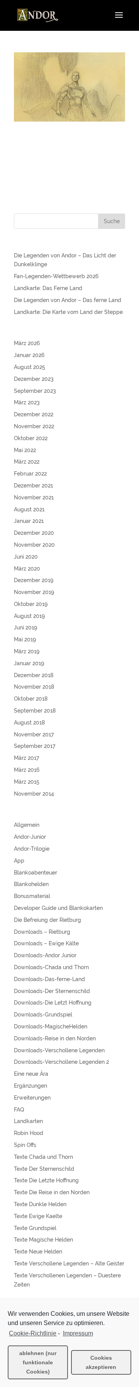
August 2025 (29, 367)
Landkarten (28, 1121)
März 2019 (26, 651)
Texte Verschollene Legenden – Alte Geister (69, 1263)
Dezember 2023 (34, 379)
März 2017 (26, 758)
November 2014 (34, 794)
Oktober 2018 (30, 699)
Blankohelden (31, 884)
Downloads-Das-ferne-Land (49, 979)
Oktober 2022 (30, 438)
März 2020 (27, 569)
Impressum (78, 1333)
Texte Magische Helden (43, 1240)
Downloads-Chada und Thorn (51, 967)
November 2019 (34, 592)
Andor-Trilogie (31, 849)
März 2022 (26, 462)
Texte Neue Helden (38, 1251)
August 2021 (29, 509)
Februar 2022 (30, 474)
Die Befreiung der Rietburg (47, 920)
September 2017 (34, 746)
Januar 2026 (29, 355)
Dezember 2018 (33, 675)
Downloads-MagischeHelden (50, 1026)
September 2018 (35, 711)
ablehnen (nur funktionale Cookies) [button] (37, 1362)
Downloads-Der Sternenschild (52, 991)
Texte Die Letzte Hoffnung (46, 1180)
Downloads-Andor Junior (45, 955)
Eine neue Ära (31, 1074)
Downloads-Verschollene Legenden (59, 1050)
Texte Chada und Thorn (43, 1157)
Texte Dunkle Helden (40, 1204)
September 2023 (35, 391)
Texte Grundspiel (35, 1228)
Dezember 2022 (33, 414)
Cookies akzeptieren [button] (101, 1362)
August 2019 (29, 616)
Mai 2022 (25, 450)
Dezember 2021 (33, 485)
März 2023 (27, 402)
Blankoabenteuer (35, 873)
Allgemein (26, 825)
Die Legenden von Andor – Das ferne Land (67, 300)
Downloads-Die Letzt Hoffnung (53, 1003)
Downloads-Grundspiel (43, 1014)
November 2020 (34, 545)
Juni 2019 (25, 627)
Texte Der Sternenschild (44, 1169)
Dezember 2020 (34, 533)
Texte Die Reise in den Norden (52, 1192)
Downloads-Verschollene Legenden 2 (61, 1062)
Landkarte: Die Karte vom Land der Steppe (68, 312)
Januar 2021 (29, 521)
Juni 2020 (26, 557)
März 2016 (26, 770)
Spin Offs (25, 1145)
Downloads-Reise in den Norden (55, 1038)
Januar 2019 (29, 663)
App (19, 861)
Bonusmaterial (32, 896)
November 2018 (34, 687)
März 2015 (26, 782)
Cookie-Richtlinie (32, 1333)
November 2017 (34, 734)
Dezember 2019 (33, 580)
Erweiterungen (32, 1098)
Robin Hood (28, 1133)
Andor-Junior (30, 837)
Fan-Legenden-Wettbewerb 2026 (56, 276)
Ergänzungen (30, 1086)
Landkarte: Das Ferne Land (48, 288)
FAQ (19, 1110)
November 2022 (34, 426)
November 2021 (34, 497)
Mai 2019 (25, 639)
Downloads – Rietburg (42, 932)
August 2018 (29, 722)
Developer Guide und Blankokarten (58, 908)
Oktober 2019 (30, 604)
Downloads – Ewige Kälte (46, 943)
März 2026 (27, 343)
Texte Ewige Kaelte (38, 1216)
